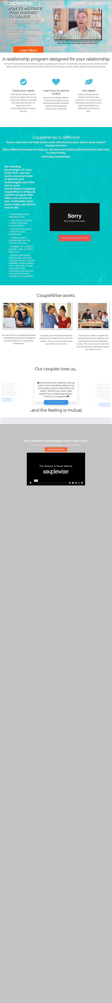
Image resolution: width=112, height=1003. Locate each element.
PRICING (105, 3)
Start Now (80, 36)
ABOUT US (81, 3)
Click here (19, 265)
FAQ (90, 3)
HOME (71, 3)
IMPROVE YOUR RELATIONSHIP (74, 238)
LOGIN (97, 3)
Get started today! (56, 449)
